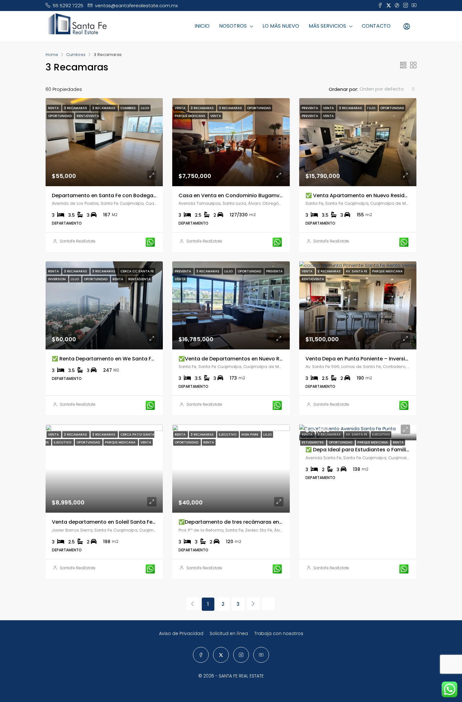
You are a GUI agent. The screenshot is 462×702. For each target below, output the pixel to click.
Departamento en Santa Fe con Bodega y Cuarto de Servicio (129, 195)
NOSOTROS (233, 26)
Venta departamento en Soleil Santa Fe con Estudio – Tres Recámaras (141, 522)
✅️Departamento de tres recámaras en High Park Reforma (253, 522)
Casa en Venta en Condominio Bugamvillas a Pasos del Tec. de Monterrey (273, 195)
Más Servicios (327, 26)
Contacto (376, 26)
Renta (398, 442)
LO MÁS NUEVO (280, 26)
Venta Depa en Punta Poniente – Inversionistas (364, 358)
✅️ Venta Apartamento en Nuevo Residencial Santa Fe (374, 195)
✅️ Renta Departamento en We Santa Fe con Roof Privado (125, 358)
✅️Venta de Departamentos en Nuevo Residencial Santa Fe (254, 358)
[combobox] (387, 89)
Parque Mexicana (373, 442)
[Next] (253, 604)
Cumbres (75, 55)
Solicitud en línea (229, 633)
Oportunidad (341, 442)
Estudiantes (313, 442)
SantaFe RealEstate (78, 241)
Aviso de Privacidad (181, 633)
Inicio (202, 26)
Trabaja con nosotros (278, 633)
